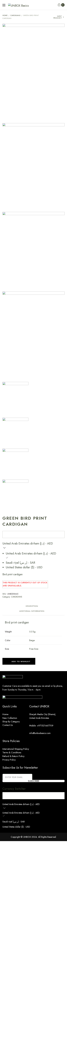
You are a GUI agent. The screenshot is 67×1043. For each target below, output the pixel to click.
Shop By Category (11, 721)
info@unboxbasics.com (40, 733)
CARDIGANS (15, 15)
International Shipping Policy (15, 749)
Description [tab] (32, 606)
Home (4, 15)
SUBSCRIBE (33, 781)
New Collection (9, 718)
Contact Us (7, 725)
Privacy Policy (9, 759)
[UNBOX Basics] (18, 5)
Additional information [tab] (31, 611)
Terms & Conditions (11, 752)
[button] (18, 661)
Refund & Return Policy (13, 756)
